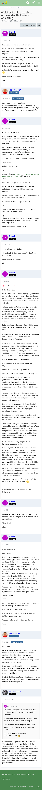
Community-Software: (21, 787)
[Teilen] (39, 25)
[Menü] (39, 3)
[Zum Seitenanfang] (38, 787)
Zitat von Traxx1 (13, 706)
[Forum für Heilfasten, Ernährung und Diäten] (4, 3)
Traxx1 (6, 21)
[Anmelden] (33, 3)
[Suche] (28, 3)
